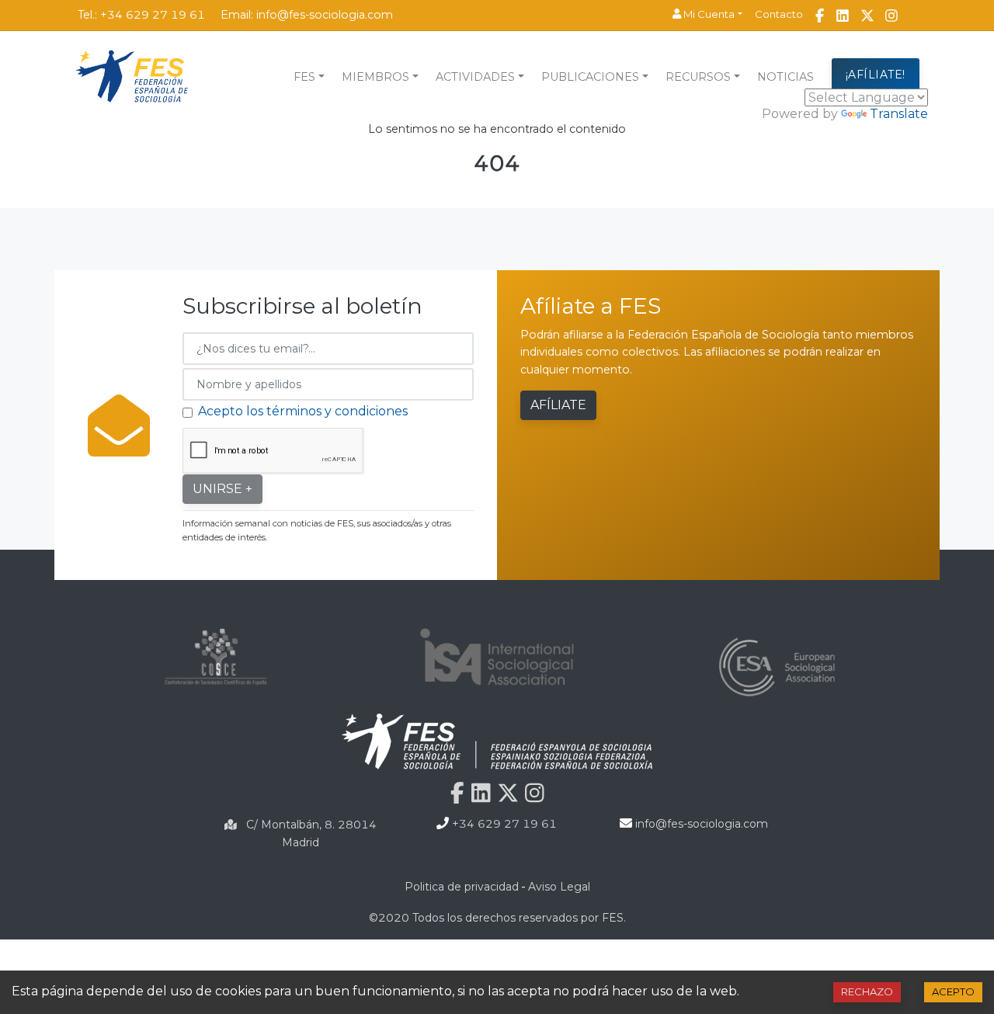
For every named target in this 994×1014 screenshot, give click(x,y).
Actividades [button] (475, 77)
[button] (707, 14)
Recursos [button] (698, 77)
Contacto (779, 14)
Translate (899, 113)
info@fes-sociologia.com (324, 15)
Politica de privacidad (462, 887)
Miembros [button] (375, 77)
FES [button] (304, 77)
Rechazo (867, 991)
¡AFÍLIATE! (875, 75)
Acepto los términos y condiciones (303, 411)
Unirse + (222, 488)
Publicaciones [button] (590, 77)
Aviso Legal (559, 887)
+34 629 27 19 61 (152, 15)
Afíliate (558, 405)
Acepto (953, 991)
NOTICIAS (785, 77)
